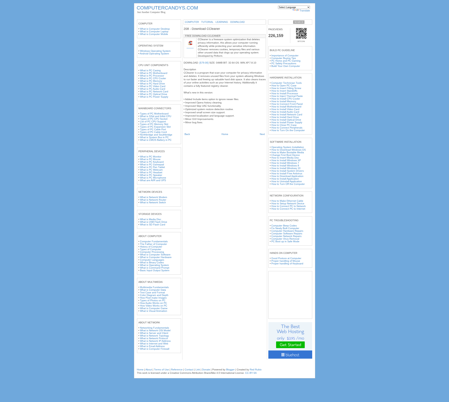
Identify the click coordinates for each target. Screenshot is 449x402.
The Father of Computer (153, 244)
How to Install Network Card (286, 114)
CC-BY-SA (251, 373)
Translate (305, 10)
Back (187, 134)
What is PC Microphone (153, 177)
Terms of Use (161, 369)
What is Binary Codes (152, 262)
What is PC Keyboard (152, 162)
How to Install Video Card (285, 109)
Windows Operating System (155, 51)
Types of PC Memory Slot (154, 124)
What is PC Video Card (152, 86)
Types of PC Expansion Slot (155, 127)
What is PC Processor (152, 75)
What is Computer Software (155, 254)
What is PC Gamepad (152, 164)
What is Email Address (152, 346)
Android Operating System (154, 53)
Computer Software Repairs (286, 233)
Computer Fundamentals (154, 241)
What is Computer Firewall (154, 349)
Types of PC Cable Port (153, 129)
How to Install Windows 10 (285, 168)
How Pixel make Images (153, 297)
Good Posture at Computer (286, 258)
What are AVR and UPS (153, 180)
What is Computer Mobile (154, 34)
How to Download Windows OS (288, 150)
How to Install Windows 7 (285, 163)
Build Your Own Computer (285, 66)
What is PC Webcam (151, 170)
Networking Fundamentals (154, 328)
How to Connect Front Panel (287, 104)
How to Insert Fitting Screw (286, 88)
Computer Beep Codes (284, 225)
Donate (206, 369)
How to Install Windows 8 (285, 165)
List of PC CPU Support (153, 121)
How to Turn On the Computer (288, 130)
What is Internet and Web (154, 343)
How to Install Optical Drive (286, 119)
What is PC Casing (150, 70)
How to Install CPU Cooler (285, 98)
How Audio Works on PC (153, 303)
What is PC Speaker (151, 175)
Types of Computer (150, 249)
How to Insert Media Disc (285, 157)
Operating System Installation (287, 147)
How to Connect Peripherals (286, 127)
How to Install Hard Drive (285, 117)
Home (225, 134)
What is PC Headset (151, 172)
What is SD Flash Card (152, 224)
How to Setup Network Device (287, 203)
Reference (177, 369)
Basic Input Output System (154, 270)
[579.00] (204, 62)
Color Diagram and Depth (154, 295)
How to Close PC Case (284, 125)
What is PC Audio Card (152, 89)
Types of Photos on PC (152, 300)
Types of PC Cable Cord (153, 132)
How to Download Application (287, 176)
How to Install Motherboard (286, 106)
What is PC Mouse (150, 159)
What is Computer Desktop (155, 29)
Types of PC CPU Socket (153, 119)
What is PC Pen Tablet (152, 167)
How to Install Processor (284, 93)
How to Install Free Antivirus (286, 173)
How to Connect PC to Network (288, 206)
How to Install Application (285, 178)
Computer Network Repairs (286, 236)
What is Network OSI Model (155, 330)
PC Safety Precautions (283, 63)
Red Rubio (256, 369)
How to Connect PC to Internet (288, 208)
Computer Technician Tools (286, 83)
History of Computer (151, 246)
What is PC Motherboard (153, 73)
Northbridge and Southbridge (156, 134)
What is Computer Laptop (154, 31)
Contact (189, 369)
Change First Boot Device (285, 155)
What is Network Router (153, 200)
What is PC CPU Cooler (153, 78)
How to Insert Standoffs (284, 91)
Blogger (230, 369)
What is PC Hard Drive (152, 83)
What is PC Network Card (154, 91)
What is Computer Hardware (156, 257)
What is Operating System (154, 265)
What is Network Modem (153, 197)
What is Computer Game (153, 308)
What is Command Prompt (154, 267)
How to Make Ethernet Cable (287, 201)
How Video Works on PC (153, 305)
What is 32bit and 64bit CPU (155, 116)
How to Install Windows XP (286, 160)
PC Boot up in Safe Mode (285, 241)
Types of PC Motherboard (154, 113)
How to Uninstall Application (286, 181)
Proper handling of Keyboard (287, 263)
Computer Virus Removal (285, 239)
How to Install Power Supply (286, 122)
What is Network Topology (154, 335)
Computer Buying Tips (283, 58)
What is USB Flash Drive (153, 222)
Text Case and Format (152, 292)
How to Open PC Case (283, 85)
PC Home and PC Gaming (285, 61)
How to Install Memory (283, 101)
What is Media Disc (150, 219)
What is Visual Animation (153, 311)
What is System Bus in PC (154, 137)
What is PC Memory (151, 81)
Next (262, 134)
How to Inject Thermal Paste (287, 96)
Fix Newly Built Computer (285, 228)
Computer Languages (152, 260)
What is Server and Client (154, 333)
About (149, 369)
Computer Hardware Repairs (287, 231)
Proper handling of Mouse (285, 261)
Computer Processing (152, 252)
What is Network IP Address (155, 341)
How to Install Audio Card (285, 112)
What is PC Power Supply (154, 96)
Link (197, 369)
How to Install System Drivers (287, 171)
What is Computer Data (153, 290)
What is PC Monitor (150, 156)
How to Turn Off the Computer (288, 184)
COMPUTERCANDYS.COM (167, 8)
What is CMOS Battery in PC (156, 140)
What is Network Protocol (154, 338)
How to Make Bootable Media (287, 152)
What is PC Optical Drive (153, 94)
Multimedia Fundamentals (154, 287)
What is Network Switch (153, 202)
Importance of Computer (285, 55)
